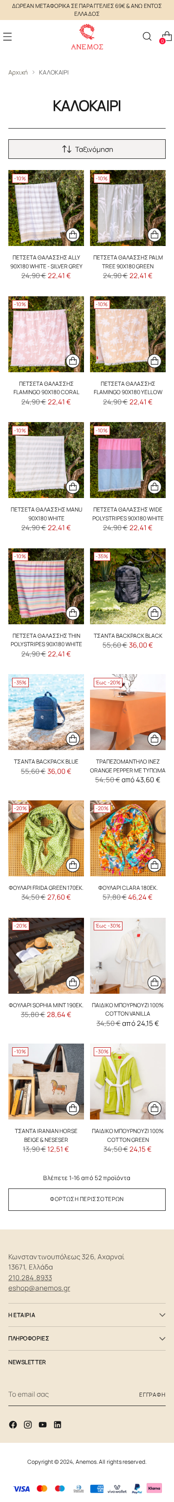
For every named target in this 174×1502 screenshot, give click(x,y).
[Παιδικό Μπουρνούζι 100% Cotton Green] (128, 1082)
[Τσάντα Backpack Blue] (46, 712)
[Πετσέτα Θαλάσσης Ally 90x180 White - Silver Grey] (46, 208)
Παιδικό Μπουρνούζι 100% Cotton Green (128, 1135)
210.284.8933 (30, 1278)
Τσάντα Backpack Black (128, 636)
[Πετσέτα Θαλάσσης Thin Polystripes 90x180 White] (46, 586)
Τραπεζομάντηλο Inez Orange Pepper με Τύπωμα (128, 766)
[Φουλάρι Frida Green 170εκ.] (46, 838)
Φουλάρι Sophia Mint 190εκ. (46, 1005)
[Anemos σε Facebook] (13, 1426)
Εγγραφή (152, 1394)
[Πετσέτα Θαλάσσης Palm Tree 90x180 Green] (128, 208)
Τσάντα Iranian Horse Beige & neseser (46, 1135)
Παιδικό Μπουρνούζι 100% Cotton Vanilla (128, 1009)
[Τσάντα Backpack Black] (128, 586)
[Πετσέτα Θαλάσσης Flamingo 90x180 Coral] (46, 334)
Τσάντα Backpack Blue (46, 761)
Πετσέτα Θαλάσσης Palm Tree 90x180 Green (128, 261)
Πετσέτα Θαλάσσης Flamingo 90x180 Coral (46, 388)
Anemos (86, 1461)
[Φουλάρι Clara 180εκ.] (128, 838)
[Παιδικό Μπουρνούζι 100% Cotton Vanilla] (128, 956)
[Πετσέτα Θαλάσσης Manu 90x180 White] (46, 460)
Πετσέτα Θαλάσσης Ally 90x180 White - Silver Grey (46, 261)
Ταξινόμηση (94, 149)
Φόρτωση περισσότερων (87, 1198)
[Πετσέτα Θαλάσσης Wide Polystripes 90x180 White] (128, 460)
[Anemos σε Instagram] (28, 1426)
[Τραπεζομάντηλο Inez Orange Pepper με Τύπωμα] (128, 712)
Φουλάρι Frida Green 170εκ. (46, 888)
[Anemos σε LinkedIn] (58, 1426)
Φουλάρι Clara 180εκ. (128, 888)
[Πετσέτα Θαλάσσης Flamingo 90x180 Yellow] (128, 334)
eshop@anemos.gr (39, 1288)
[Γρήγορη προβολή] (73, 235)
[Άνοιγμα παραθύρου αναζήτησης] (146, 36)
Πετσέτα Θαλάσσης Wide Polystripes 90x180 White (128, 513)
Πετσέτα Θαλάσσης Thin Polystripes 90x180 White (46, 640)
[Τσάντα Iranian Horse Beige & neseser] (46, 1082)
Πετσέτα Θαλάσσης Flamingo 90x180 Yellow (128, 388)
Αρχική (18, 72)
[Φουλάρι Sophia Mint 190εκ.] (46, 956)
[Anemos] (87, 36)
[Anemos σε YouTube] (43, 1426)
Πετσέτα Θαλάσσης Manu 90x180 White (46, 513)
